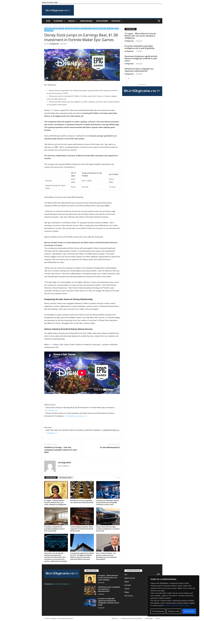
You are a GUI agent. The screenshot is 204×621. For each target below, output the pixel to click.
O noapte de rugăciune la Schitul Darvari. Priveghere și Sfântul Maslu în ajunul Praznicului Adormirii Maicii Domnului (82, 556)
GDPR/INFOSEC (86, 21)
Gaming (95, 28)
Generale (102, 28)
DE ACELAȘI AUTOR (65, 477)
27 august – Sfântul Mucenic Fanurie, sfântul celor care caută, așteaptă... (108, 577)
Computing (68, 28)
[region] (173, 595)
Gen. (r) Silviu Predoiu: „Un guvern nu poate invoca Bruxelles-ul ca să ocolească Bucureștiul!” (106, 556)
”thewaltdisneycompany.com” (76, 416)
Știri (48, 21)
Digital (71, 21)
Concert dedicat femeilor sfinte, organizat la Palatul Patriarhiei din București (81, 529)
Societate (115, 21)
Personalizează (158, 611)
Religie (126, 592)
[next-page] (118, 477)
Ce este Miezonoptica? (110, 447)
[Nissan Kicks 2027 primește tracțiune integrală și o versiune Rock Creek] (108, 516)
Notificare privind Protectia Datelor (177, 605)
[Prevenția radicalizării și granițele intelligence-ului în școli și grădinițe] (56, 516)
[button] (158, 21)
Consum (76, 28)
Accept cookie (189, 611)
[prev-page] (116, 477)
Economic (58, 21)
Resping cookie (174, 611)
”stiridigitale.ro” (51, 433)
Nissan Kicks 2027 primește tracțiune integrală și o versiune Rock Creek (107, 529)
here (51, 344)
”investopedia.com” (51, 410)
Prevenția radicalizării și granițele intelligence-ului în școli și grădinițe (54, 529)
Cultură (47, 498)
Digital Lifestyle (86, 28)
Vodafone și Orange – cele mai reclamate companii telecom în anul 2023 (60, 449)
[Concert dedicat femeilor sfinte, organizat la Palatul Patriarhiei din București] (82, 516)
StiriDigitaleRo (54, 44)
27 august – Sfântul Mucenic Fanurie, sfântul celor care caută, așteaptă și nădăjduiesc (55, 502)
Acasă (46, 26)
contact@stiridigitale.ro (62, 584)
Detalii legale (149, 618)
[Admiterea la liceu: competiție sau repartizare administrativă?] (82, 490)
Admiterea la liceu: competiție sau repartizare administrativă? (82, 501)
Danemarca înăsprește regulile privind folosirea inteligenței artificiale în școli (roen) (107, 502)
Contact (157, 618)
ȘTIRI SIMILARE (51, 477)
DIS (51, 110)
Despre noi (115, 618)
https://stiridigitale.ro (63, 466)
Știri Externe (102, 21)
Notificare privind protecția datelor (131, 618)
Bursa (51, 26)
